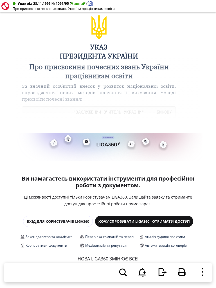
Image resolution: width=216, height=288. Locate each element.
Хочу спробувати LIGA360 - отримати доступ (144, 221)
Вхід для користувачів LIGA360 (58, 221)
